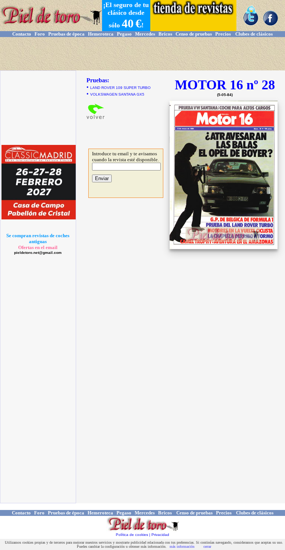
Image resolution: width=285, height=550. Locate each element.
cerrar (207, 546)
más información (182, 546)
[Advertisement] (142, 53)
